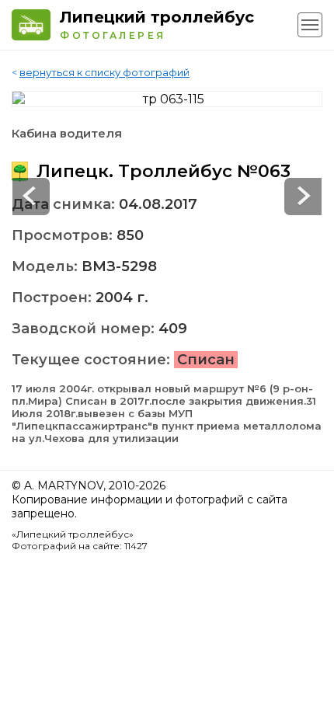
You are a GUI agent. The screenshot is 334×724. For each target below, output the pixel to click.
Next (31, 196)
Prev (303, 196)
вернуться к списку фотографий (104, 72)
